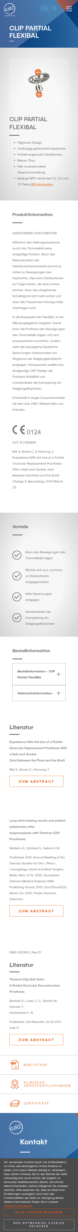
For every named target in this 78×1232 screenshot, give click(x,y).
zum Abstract (36, 781)
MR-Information (42, 184)
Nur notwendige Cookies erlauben (39, 1224)
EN (42, 8)
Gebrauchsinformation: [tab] (35, 693)
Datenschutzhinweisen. (18, 1205)
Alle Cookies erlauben (39, 1212)
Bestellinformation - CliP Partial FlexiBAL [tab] (36, 674)
